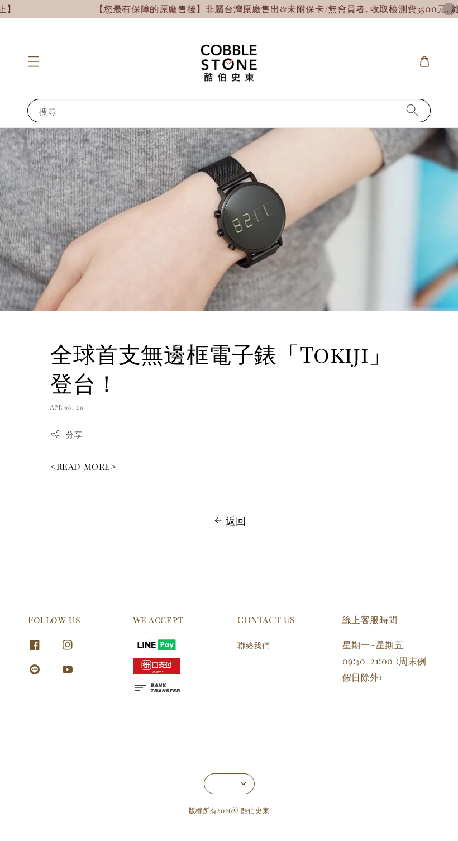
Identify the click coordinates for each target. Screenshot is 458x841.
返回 (236, 521)
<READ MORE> (83, 466)
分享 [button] (74, 434)
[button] (33, 61)
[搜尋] (412, 110)
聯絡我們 (253, 645)
